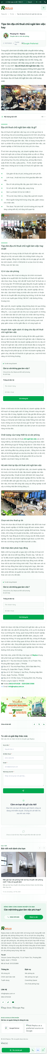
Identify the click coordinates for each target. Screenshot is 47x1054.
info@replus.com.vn (16, 686)
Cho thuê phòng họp (32, 984)
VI (36, 2)
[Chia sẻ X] (39, 724)
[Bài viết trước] (40, 848)
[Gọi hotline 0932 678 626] (32, 1050)
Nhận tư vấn (34, 917)
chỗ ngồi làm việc (30, 439)
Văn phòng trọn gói (31, 977)
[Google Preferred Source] (33, 43)
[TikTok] (8, 1002)
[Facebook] (3, 1002)
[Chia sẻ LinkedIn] (44, 724)
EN (40, 2)
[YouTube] (13, 1002)
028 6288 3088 (28, 684)
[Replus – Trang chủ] (7, 8)
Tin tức (12, 14)
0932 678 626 (14, 684)
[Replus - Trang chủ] (6, 928)
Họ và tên (6, 745)
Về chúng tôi (5, 973)
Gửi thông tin (23, 398)
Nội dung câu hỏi (8, 771)
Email (5, 762)
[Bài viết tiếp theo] (44, 848)
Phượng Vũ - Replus (17, 34)
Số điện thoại (7, 754)
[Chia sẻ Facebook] (34, 724)
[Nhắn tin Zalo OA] (38, 1050)
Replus (35, 655)
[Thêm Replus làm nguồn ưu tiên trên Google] (35, 1028)
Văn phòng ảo (29, 973)
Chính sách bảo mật (8, 977)
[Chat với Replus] (43, 1050)
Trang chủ (4, 14)
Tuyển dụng (5, 980)
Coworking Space (31, 980)
